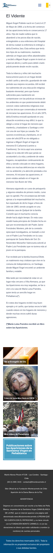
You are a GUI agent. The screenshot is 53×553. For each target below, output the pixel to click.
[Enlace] (9, 5)
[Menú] (40, 5)
